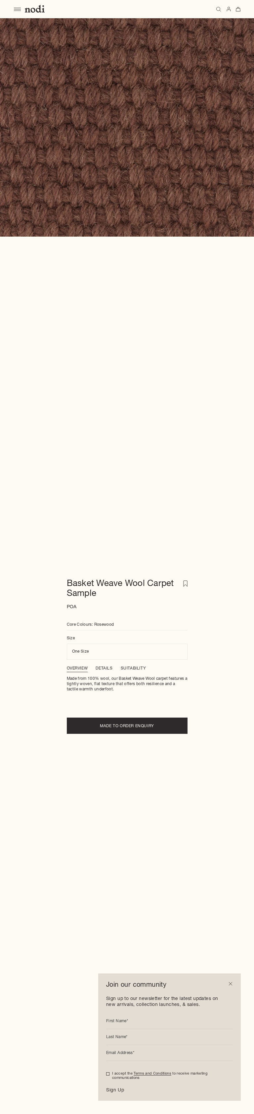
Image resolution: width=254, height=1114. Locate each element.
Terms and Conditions (152, 1074)
